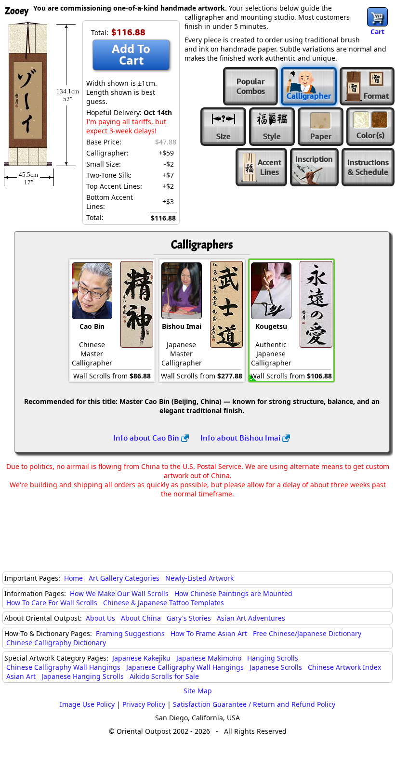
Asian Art (21, 676)
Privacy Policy (143, 704)
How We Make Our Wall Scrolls (119, 593)
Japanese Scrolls (276, 667)
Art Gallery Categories (124, 578)
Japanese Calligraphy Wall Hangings (185, 667)
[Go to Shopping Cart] (377, 16)
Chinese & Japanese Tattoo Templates (163, 602)
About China (141, 618)
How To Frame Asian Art (209, 633)
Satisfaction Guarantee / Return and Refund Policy (254, 704)
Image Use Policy (87, 704)
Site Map (198, 690)
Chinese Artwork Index (344, 667)
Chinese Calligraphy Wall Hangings (63, 667)
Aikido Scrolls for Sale (164, 676)
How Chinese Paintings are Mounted (233, 593)
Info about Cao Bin (147, 437)
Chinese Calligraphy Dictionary (56, 642)
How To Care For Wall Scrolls (51, 602)
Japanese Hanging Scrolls (82, 676)
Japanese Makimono (208, 658)
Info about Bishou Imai (241, 437)
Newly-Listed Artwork (199, 578)
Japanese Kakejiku (141, 658)
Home (73, 578)
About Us (100, 618)
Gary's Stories (189, 618)
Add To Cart (131, 54)
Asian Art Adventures (251, 618)
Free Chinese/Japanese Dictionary (307, 633)
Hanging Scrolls (272, 658)
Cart (377, 31)
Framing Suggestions (130, 633)
